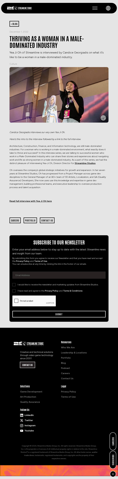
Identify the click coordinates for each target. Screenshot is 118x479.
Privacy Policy (22, 261)
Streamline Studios (85, 163)
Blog (63, 363)
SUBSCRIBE (113, 459)
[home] (20, 8)
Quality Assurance (30, 402)
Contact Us (27, 364)
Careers (65, 373)
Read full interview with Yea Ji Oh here (30, 201)
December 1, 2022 (18, 31)
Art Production (28, 396)
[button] (94, 8)
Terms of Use (40, 261)
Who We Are (68, 347)
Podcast (65, 368)
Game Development (31, 391)
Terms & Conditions (72, 291)
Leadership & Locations (74, 352)
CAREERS (113, 441)
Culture (13, 64)
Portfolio (66, 357)
